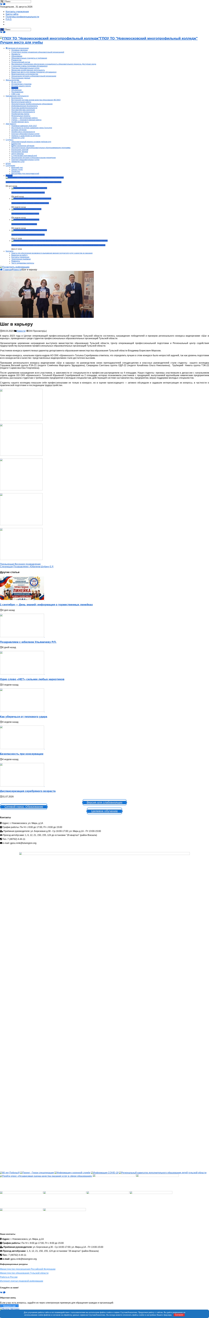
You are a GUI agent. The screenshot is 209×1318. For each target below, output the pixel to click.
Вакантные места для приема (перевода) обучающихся (33, 72)
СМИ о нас (15, 94)
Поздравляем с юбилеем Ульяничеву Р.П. (28, 193)
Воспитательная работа (21, 102)
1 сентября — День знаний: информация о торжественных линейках (33, 182)
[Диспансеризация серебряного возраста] (29, 230)
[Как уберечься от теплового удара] (26, 209)
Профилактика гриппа (20, 114)
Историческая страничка (21, 84)
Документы (15, 54)
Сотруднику (10, 166)
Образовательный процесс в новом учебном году (31, 142)
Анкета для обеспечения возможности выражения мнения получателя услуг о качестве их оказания (52, 253)
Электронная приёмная (21, 259)
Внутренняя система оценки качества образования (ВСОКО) (36, 100)
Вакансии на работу (19, 255)
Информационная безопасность (24, 106)
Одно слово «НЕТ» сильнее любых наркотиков (30, 203)
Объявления (16, 90)
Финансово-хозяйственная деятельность (28, 70)
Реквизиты (15, 261)
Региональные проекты (20, 116)
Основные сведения (19, 50)
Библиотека (16, 144)
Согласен (179, 1315)
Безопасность (17, 98)
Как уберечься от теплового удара (25, 214)
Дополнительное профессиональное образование (32, 104)
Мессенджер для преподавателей (25, 174)
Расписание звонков (19, 152)
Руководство (16, 60)
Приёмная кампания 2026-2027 (24, 126)
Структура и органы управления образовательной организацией (37, 52)
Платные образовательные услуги (25, 68)
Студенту (9, 140)
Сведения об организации (18, 48)
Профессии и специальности (23, 112)
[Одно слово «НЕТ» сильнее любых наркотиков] (31, 199)
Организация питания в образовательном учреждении (33, 158)
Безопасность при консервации (24, 224)
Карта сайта (12, 14)
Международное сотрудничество (24, 74)
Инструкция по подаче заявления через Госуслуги (31, 128)
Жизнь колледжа (12, 80)
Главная (7, 269)
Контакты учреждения (17, 11)
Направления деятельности (17, 96)
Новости (14, 88)
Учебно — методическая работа (24, 118)
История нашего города (21, 86)
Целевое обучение (19, 130)
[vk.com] (1, 4)
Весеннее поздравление (20, 564)
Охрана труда (17, 170)
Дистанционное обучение (24, 146)
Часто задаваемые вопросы (22, 263)
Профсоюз (15, 172)
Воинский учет (17, 168)
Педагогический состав (20, 62)
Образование (16, 56)
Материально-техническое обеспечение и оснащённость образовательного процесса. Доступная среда (53, 64)
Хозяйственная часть (20, 122)
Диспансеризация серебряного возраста (28, 235)
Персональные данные (20, 78)
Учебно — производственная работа (26, 120)
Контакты (9, 251)
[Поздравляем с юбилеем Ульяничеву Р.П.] (29, 188)
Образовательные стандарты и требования (29, 58)
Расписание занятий (19, 150)
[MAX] (4, 4)
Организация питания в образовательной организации (33, 76)
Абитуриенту (11, 124)
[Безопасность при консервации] (25, 220)
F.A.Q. (9, 19)
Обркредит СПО (17, 138)
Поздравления (17, 92)
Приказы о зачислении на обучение (25, 136)
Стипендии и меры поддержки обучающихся (29, 66)
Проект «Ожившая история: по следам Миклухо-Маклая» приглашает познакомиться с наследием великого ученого (58, 245)
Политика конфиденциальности (22, 16)
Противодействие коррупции (23, 110)
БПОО (8, 164)
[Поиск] (2, 1)
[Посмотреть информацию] (14, 267)
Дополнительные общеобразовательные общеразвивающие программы (41, 148)
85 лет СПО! (16, 82)
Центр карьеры (17, 154)
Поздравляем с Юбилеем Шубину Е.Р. (27, 566)
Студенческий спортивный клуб (24, 156)
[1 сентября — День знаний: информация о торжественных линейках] (35, 178)
